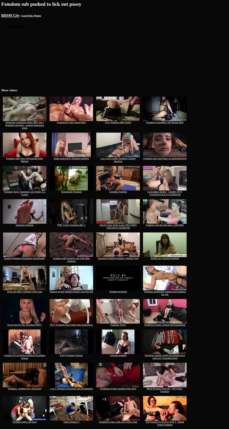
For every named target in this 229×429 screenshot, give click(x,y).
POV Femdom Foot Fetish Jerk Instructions (71, 325)
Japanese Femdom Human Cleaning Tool (118, 258)
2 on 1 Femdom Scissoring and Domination (71, 388)
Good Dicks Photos (31, 15)
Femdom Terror (118, 325)
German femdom (118, 355)
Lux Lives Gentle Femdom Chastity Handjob (118, 160)
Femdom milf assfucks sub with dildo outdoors (71, 259)
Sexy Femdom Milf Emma (118, 122)
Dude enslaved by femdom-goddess (71, 158)
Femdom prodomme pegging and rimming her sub (165, 293)
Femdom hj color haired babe (71, 122)
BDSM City (10, 15)
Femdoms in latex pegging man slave (118, 388)
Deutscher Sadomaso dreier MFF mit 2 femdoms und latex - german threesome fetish (24, 125)
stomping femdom (24, 225)
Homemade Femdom (71, 191)
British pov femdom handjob (165, 258)
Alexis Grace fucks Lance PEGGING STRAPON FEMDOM (118, 226)
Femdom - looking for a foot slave (24, 388)
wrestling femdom (118, 191)
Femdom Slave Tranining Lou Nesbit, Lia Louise (24, 193)
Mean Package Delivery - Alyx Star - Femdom (165, 390)
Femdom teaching (118, 291)
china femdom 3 (71, 422)
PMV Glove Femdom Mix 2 (71, 225)
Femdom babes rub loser (25, 422)
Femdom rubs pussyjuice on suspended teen (164, 158)
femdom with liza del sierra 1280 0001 (165, 225)
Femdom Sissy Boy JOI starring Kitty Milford (24, 160)
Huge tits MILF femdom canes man (24, 291)
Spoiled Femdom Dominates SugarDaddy (24, 258)
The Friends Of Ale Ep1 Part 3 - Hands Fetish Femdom (165, 423)
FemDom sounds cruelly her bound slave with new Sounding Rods (165, 356)
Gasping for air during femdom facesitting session (24, 356)
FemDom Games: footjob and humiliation (164, 325)
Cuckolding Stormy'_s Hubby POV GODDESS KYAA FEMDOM (164, 193)
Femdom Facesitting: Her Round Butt (164, 122)
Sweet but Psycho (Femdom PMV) (24, 325)
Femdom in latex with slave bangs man (118, 422)
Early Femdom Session (71, 355)
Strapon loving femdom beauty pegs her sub (71, 291)
